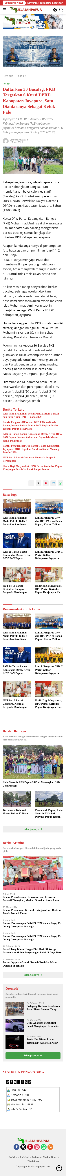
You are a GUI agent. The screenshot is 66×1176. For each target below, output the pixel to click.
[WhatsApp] (44, 1147)
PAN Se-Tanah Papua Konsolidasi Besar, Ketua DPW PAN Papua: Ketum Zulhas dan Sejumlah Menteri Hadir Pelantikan (32, 437)
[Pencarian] (61, 10)
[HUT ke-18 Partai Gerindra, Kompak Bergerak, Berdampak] (17, 574)
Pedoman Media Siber (44, 1157)
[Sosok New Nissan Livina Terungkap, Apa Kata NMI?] (15, 1042)
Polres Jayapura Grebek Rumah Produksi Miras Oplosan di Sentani (30, 964)
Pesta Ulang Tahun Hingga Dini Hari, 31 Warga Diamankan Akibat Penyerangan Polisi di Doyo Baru (32, 951)
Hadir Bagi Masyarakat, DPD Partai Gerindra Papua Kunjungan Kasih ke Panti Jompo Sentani (32, 468)
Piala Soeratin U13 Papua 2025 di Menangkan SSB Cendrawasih (31, 784)
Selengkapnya (32, 829)
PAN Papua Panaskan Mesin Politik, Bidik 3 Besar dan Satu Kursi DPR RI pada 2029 (31, 415)
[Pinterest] (30, 1147)
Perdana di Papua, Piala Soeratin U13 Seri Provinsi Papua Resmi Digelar (49, 814)
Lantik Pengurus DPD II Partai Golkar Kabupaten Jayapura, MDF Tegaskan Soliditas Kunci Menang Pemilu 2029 (31, 449)
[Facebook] (16, 1147)
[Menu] (5, 10)
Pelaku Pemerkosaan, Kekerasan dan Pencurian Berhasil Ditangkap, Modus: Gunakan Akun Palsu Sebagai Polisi (31, 899)
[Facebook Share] (31, 483)
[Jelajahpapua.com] (25, 10)
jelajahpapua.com (19, 139)
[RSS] (50, 1147)
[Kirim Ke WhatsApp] (60, 483)
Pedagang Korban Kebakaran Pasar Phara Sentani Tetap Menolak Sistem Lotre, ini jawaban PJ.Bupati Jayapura (43, 1008)
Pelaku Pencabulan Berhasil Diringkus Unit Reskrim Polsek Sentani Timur (32, 912)
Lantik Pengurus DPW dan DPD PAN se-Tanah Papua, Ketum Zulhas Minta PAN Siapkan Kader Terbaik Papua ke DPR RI (30, 425)
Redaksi (24, 1157)
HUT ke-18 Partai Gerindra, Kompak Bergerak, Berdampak (29, 459)
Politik (6, 83)
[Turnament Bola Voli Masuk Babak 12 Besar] (17, 799)
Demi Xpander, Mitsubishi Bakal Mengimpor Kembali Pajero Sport (42, 1024)
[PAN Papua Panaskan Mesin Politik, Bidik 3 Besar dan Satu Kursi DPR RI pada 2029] (17, 506)
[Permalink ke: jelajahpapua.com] (6, 140)
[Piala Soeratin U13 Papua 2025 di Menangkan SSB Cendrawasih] (33, 762)
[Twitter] (23, 1147)
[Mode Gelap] (55, 10)
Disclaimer (33, 1161)
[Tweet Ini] (38, 483)
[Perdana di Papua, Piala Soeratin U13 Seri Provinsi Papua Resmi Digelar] (49, 799)
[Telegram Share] (53, 483)
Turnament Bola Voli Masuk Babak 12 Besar (15, 812)
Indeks (13, 1157)
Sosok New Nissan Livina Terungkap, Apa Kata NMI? (42, 1041)
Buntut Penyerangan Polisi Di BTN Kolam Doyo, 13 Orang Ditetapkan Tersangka (31, 925)
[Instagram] (37, 1147)
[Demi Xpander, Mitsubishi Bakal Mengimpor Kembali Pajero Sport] (15, 1025)
